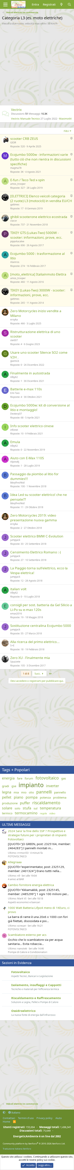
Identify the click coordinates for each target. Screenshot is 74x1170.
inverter (52, 785)
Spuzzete (15, 661)
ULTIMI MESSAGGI (16, 824)
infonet (14, 429)
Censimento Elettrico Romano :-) (35, 552)
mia (16, 792)
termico (7, 813)
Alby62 (14, 377)
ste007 (14, 340)
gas (63, 778)
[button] (4, 1112)
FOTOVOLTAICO (17, 856)
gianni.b (14, 361)
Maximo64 (65, 118)
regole (43, 813)
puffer (25, 803)
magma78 (16, 168)
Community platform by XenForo (34, 1143)
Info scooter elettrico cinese (32, 426)
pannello (60, 792)
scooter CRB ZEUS (24, 138)
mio (23, 792)
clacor (13, 220)
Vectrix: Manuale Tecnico (25, 118)
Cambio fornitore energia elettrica (31, 885)
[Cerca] (69, 4)
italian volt (18, 589)
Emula (15, 442)
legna (6, 792)
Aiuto (58, 1118)
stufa (27, 808)
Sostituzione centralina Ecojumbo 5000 (40, 625)
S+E (12, 645)
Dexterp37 (16, 413)
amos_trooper (18, 184)
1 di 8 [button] (26, 673)
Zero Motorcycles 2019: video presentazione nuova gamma (33, 517)
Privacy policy (44, 1118)
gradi (5, 786)
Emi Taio (15, 393)
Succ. (38, 673)
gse (13, 786)
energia (8, 778)
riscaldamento (46, 802)
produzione (10, 803)
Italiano (15, 1112)
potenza (45, 797)
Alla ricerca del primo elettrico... (35, 641)
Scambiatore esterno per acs (27, 935)
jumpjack (15, 540)
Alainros (14, 262)
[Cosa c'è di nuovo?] (61, 4)
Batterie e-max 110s (26, 389)
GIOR (13, 142)
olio (31, 792)
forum (29, 778)
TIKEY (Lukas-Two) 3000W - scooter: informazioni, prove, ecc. (37, 292)
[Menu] (5, 4)
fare (19, 778)
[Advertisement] (37, 64)
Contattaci (9, 1118)
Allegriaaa (15, 862)
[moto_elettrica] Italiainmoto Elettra (38, 274)
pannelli (44, 792)
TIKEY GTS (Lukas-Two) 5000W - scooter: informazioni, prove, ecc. (36, 235)
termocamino (26, 813)
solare (7, 808)
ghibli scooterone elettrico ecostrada (38, 216)
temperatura (50, 808)
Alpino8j (14, 461)
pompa (31, 797)
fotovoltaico (47, 778)
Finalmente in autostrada (30, 373)
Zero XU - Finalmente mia (30, 657)
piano (18, 797)
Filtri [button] (66, 131)
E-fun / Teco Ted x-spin (27, 180)
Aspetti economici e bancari (24, 902)
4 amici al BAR (16, 879)
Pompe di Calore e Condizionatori (27, 952)
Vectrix (16, 109)
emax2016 (16, 613)
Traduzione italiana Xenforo (17, 1148)
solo (17, 808)
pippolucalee (17, 241)
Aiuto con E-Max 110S (27, 458)
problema (59, 797)
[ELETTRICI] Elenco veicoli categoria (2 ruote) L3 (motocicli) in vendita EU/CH (41, 198)
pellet (6, 797)
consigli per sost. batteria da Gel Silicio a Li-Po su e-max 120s (41, 607)
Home (6, 1121)
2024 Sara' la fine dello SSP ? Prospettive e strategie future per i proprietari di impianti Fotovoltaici (37, 835)
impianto (31, 785)
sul (35, 808)
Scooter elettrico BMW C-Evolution (36, 536)
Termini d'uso (26, 1118)
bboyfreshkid (17, 482)
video (52, 813)
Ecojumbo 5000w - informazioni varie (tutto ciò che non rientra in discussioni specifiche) (40, 159)
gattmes (14, 204)
